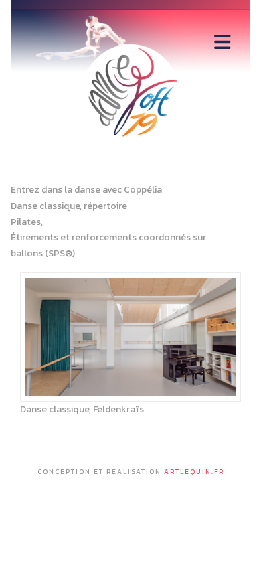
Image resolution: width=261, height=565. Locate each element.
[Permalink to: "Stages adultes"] (130, 337)
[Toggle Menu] (223, 42)
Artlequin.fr (194, 472)
